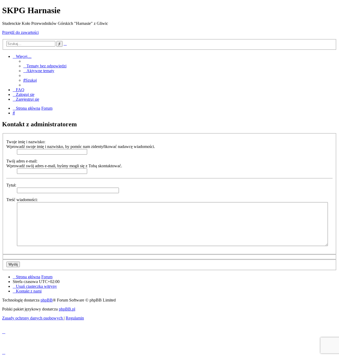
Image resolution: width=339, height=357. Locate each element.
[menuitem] (44, 66)
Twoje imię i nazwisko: (25, 142)
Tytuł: (11, 185)
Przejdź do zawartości (20, 32)
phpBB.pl (67, 309)
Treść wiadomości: (22, 199)
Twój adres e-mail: (21, 161)
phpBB (47, 300)
